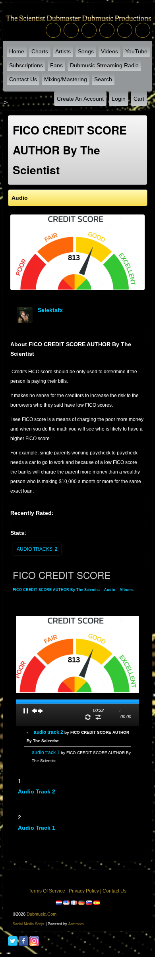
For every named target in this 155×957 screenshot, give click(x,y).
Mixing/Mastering (65, 79)
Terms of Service (47, 891)
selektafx (50, 310)
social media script (29, 924)
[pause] (26, 711)
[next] (40, 711)
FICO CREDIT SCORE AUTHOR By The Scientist (56, 590)
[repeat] (88, 717)
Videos (109, 51)
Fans (56, 65)
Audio (109, 590)
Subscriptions (26, 65)
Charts (39, 51)
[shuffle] (98, 717)
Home (16, 51)
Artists (63, 51)
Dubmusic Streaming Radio (104, 65)
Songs (86, 51)
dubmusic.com (41, 914)
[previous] (34, 711)
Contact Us (23, 79)
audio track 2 (36, 791)
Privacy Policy (84, 891)
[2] (24, 798)
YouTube (136, 51)
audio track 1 (36, 827)
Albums (127, 590)
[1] (21, 798)
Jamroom (76, 924)
